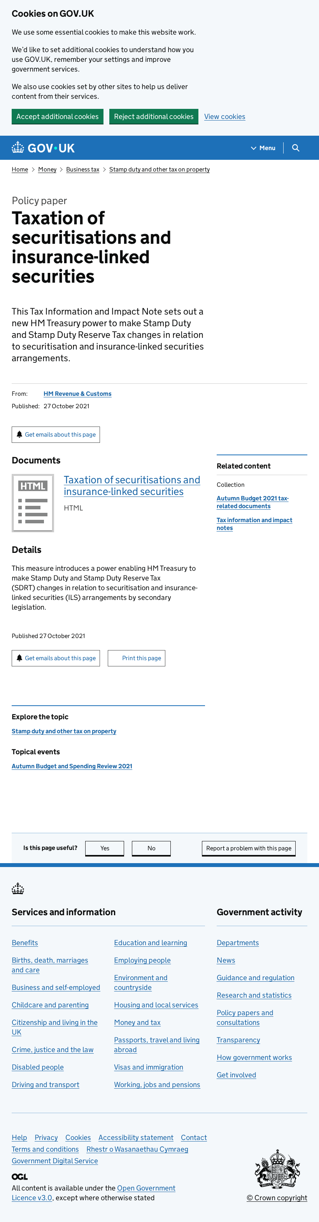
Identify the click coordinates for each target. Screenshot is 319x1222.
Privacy (46, 1137)
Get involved (236, 1074)
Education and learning (150, 942)
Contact (194, 1137)
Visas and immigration (148, 1067)
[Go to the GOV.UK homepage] (43, 148)
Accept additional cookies (57, 116)
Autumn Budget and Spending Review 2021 (72, 766)
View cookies (224, 116)
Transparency (238, 1039)
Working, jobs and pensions (157, 1084)
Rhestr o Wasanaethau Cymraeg (137, 1149)
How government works (254, 1057)
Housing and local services (156, 1004)
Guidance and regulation (255, 977)
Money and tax (137, 1022)
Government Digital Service (55, 1160)
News (226, 960)
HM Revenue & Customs (78, 393)
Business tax (82, 169)
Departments (238, 942)
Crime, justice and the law (53, 1049)
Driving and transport (45, 1084)
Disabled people (38, 1067)
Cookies (78, 1137)
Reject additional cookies (154, 116)
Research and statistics (254, 995)
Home (20, 169)
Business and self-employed (56, 987)
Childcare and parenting (50, 1004)
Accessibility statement (136, 1137)
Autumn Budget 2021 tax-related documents (253, 502)
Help (19, 1137)
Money (47, 169)
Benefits (25, 942)
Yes (112, 848)
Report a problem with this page (248, 848)
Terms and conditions (45, 1149)
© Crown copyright (277, 1197)
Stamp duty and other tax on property (159, 169)
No (159, 848)
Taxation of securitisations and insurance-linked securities (132, 485)
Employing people (142, 960)
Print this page (141, 658)
